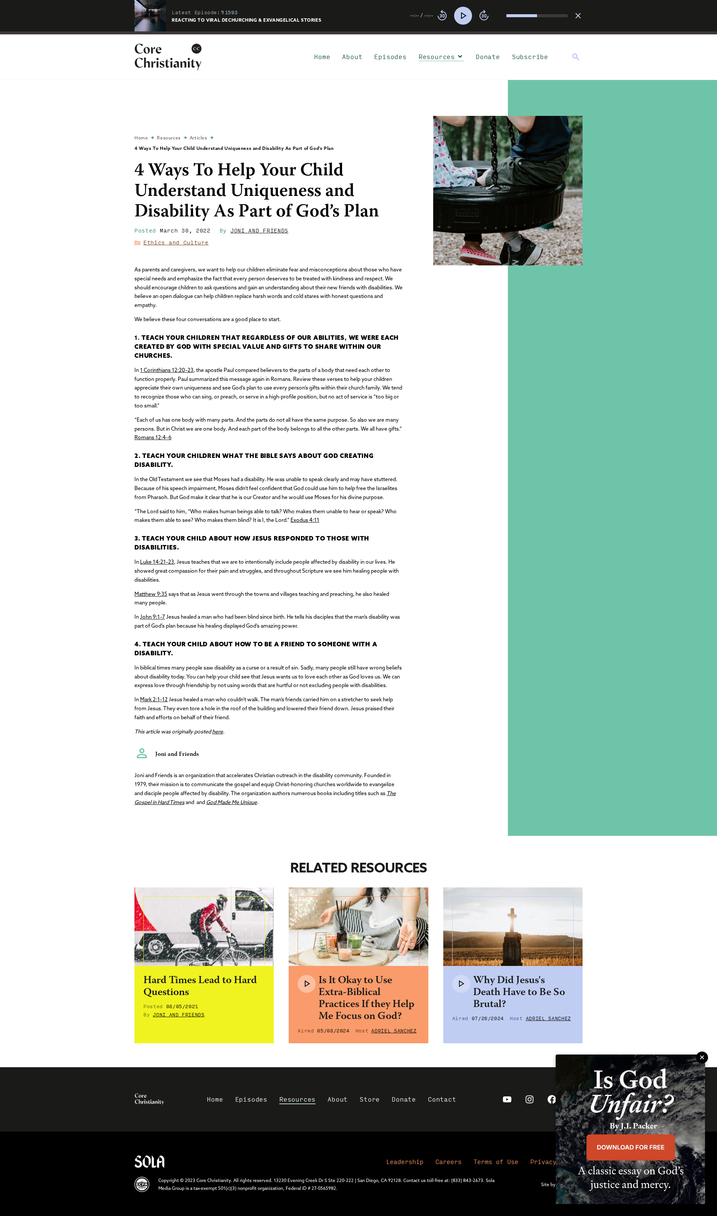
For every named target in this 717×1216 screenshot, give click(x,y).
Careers (448, 1162)
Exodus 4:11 (305, 520)
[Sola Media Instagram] (529, 1099)
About (352, 57)
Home (322, 57)
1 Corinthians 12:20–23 (166, 370)
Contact (442, 1099)
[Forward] (484, 16)
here (217, 731)
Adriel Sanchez (393, 1030)
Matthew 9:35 (150, 594)
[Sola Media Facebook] (552, 1099)
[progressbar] (358, 32)
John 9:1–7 (152, 616)
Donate (488, 57)
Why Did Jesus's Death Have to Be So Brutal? (519, 993)
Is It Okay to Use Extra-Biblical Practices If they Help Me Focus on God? (367, 999)
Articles (198, 138)
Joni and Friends (259, 230)
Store (370, 1099)
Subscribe (530, 57)
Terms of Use (496, 1162)
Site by (548, 1184)
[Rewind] (442, 16)
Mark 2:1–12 (154, 699)
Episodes (390, 57)
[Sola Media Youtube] (507, 1099)
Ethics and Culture (176, 242)
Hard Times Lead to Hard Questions (200, 987)
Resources (437, 57)
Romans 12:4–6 (152, 437)
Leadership (404, 1162)
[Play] (463, 16)
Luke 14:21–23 (157, 561)
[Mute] (500, 16)
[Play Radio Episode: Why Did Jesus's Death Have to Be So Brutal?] (461, 984)
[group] (489, 16)
